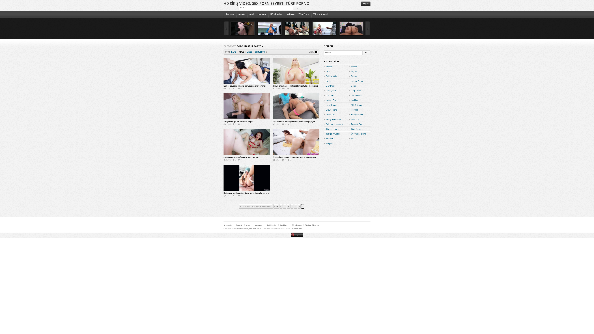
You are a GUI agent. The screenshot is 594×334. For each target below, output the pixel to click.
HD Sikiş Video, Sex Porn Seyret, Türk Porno (266, 3)
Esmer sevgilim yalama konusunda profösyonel (244, 86)
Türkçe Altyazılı (320, 14)
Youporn (329, 143)
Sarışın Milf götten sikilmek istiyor (238, 122)
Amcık (354, 67)
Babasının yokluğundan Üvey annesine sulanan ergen (247, 193)
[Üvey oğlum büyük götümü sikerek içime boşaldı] (296, 142)
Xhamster (330, 138)
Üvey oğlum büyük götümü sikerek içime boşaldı (294, 157)
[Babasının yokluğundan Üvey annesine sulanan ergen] (246, 177)
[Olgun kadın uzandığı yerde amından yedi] (246, 142)
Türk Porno (304, 14)
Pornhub (354, 110)
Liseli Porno (331, 105)
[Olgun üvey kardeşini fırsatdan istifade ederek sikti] (296, 70)
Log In (365, 4)
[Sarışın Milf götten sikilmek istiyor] (246, 106)
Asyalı (354, 71)
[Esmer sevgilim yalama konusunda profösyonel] (246, 70)
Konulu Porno (332, 100)
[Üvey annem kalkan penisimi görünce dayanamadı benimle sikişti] (324, 28)
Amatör (241, 14)
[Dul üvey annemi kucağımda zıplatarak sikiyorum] (351, 28)
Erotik (328, 81)
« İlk (276, 206)
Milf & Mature (357, 105)
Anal (251, 14)
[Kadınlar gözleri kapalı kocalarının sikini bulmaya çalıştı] (297, 28)
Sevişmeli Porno (333, 119)
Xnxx (353, 138)
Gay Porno (331, 86)
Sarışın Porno (357, 114)
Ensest (354, 76)
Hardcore (262, 14)
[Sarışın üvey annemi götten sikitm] (270, 28)
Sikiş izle (355, 119)
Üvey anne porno (358, 134)
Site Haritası (298, 228)
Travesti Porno (357, 124)
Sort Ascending (267, 52)
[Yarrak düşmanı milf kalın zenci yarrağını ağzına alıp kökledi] (242, 28)
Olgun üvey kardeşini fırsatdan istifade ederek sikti (295, 86)
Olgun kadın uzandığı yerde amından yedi (241, 157)
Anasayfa (230, 14)
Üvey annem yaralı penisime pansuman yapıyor (294, 122)
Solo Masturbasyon (334, 124)
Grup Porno (356, 91)
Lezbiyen (290, 14)
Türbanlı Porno (332, 129)
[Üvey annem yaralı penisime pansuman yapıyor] (296, 106)
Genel (353, 86)
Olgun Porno (331, 110)
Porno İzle (289, 228)
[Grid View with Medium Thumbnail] (316, 52)
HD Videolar (276, 14)
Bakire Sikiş (331, 76)
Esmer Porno (357, 81)
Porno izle (330, 114)
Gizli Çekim (331, 91)
